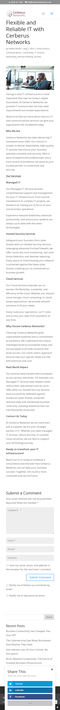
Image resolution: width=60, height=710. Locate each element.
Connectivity (27, 52)
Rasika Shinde (15, 48)
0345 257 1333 (17, 2)
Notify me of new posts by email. (27, 595)
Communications (13, 52)
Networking (11, 56)
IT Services (39, 52)
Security (37, 56)
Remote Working (25, 56)
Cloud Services (42, 48)
